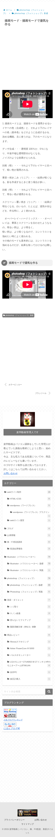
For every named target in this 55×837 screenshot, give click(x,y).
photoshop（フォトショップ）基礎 (19, 315)
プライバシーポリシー (14, 820)
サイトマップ (27, 824)
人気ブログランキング (13, 720)
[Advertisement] (27, 58)
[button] (49, 692)
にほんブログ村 (12, 728)
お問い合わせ (11, 473)
